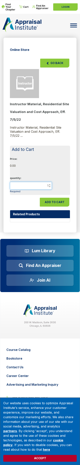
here (46, 449)
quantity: (15, 178)
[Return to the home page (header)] (22, 25)
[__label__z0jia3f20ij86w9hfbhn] (40, 310)
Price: (13, 158)
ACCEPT (40, 458)
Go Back (56, 63)
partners (10, 431)
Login (66, 6)
